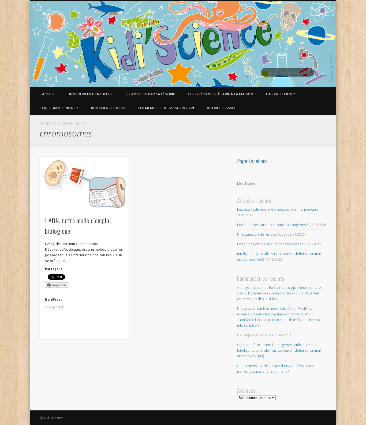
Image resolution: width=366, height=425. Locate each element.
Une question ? (280, 94)
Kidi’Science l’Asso (108, 107)
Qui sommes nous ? (60, 107)
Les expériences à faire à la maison (220, 94)
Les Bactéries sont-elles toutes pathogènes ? (272, 224)
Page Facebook (252, 161)
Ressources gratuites (90, 94)
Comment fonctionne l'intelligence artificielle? (273, 344)
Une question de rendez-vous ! (262, 234)
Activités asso (221, 107)
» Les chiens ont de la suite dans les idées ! (271, 365)
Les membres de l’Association (166, 107)
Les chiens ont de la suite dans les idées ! (270, 244)
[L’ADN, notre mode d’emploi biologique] (84, 183)
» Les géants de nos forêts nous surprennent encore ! (280, 287)
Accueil (49, 94)
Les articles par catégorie (150, 94)
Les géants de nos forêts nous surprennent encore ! (278, 209)
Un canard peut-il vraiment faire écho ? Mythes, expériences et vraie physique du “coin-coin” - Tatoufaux (274, 314)
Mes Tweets (246, 183)
